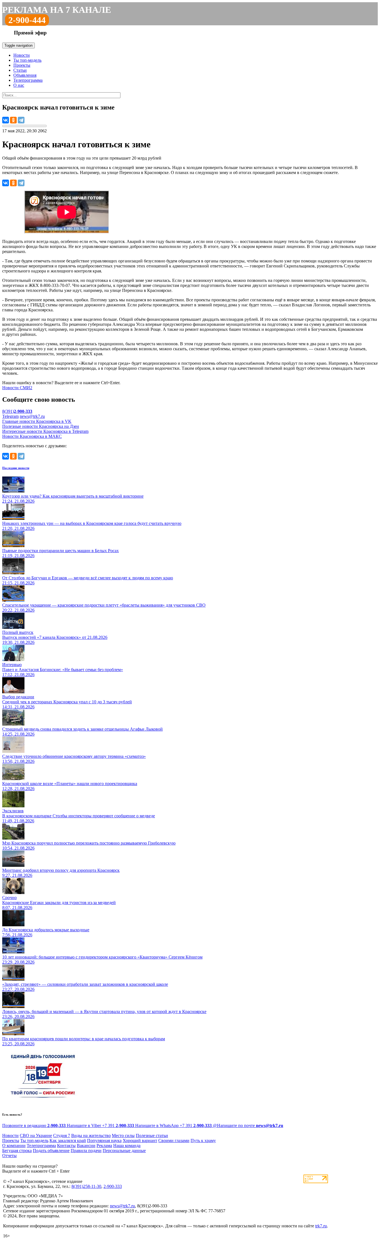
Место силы (123, 1135)
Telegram (10, 416)
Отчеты (9, 1155)
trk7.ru (321, 1225)
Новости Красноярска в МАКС (32, 436)
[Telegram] (21, 120)
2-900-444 (27, 20)
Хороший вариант (140, 1140)
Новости (21, 55)
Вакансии (86, 1145)
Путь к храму (203, 1140)
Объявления (24, 75)
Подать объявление (51, 1150)
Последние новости (15, 468)
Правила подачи (86, 1150)
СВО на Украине (36, 1135)
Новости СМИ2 (17, 387)
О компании (14, 1145)
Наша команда (126, 1145)
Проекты (21, 65)
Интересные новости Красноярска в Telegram (45, 431)
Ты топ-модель (27, 60)
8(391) (17, 411)
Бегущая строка (17, 1150)
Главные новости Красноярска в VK (36, 421)
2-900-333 (112, 1186)
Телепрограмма (28, 80)
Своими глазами (173, 1140)
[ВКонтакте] (5, 120)
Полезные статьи (152, 1135)
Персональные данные (124, 1150)
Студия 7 (61, 1135)
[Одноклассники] (13, 120)
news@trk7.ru (32, 416)
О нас (18, 85)
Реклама (104, 1145)
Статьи (20, 70)
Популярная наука (104, 1140)
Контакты (66, 1145)
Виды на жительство (91, 1135)
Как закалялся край (68, 1140)
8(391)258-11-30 (86, 1186)
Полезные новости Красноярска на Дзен (40, 426)
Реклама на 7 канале (56, 10)
